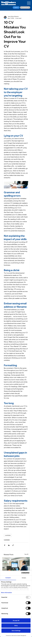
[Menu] (29, 3)
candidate (8, 535)
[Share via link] (13, 545)
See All (26, 554)
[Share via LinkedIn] (9, 545)
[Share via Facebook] (4, 545)
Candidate (7, 540)
